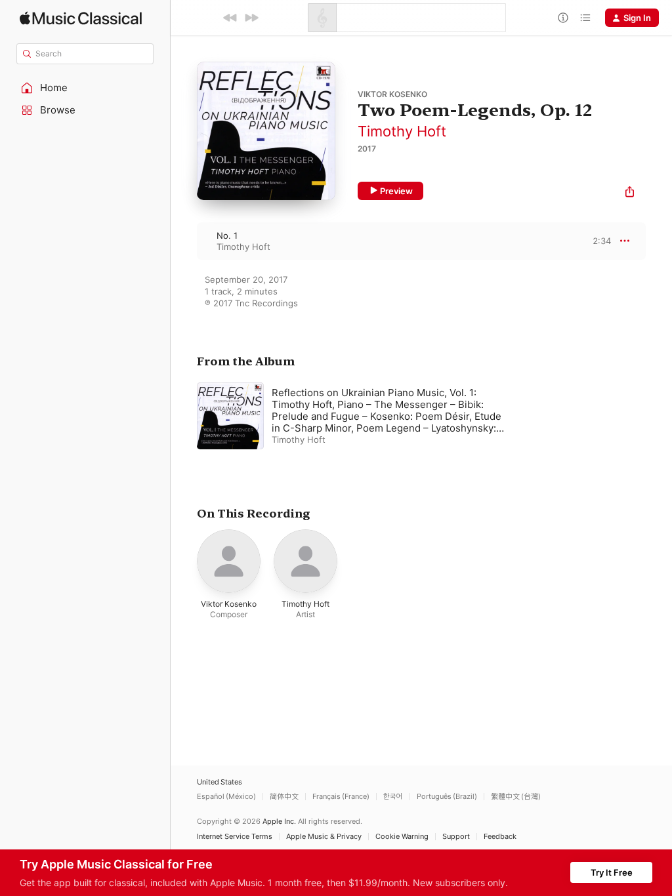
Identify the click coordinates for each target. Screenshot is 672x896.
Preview (396, 191)
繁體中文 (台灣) (516, 796)
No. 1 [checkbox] (227, 235)
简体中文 (284, 796)
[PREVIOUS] (230, 17)
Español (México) (226, 796)
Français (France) (340, 796)
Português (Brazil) (447, 796)
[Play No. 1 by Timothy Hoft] (183, 240)
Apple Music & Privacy (324, 836)
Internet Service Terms (234, 836)
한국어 (393, 796)
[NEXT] (251, 17)
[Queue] (585, 18)
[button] (85, 88)
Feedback (500, 836)
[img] (81, 18)
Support (456, 836)
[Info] (563, 18)
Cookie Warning (402, 836)
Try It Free (612, 872)
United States (219, 782)
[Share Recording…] (629, 193)
